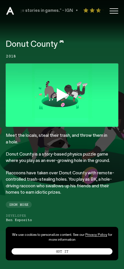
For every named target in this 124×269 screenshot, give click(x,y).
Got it (62, 251)
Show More (19, 205)
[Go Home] (10, 11)
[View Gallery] (62, 95)
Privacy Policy (96, 235)
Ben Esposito (19, 220)
